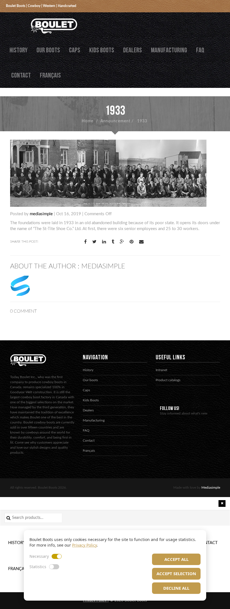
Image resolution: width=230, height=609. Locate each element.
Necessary (39, 556)
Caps (74, 50)
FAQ (200, 50)
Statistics (37, 566)
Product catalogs (168, 380)
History (18, 50)
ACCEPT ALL (176, 559)
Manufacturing (169, 50)
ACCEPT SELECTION (176, 573)
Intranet (161, 370)
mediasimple (41, 214)
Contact (21, 75)
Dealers (132, 50)
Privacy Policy (84, 545)
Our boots (48, 50)
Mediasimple (210, 487)
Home (87, 121)
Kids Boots (101, 50)
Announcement (115, 121)
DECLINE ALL (176, 588)
